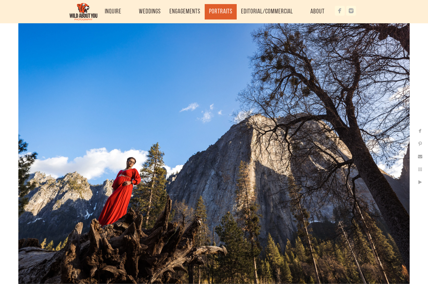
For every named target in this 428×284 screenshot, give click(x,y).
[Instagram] (351, 11)
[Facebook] (340, 11)
